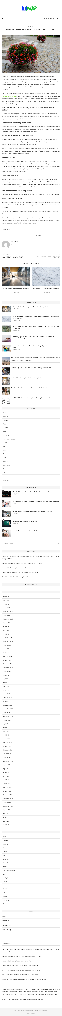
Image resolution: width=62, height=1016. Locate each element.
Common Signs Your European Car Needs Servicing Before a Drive (31, 368)
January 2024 (7, 660)
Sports (5, 443)
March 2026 (6, 608)
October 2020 (7, 802)
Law (4, 473)
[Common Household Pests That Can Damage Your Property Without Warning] (6, 338)
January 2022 (7, 746)
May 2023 (6, 686)
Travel (5, 424)
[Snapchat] (57, 18)
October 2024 (7, 645)
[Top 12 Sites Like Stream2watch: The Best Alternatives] (6, 494)
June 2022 (6, 727)
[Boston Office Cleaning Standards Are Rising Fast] (16, 276)
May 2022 (6, 731)
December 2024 (7, 638)
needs (19, 104)
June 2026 (6, 596)
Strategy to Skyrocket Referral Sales (25, 521)
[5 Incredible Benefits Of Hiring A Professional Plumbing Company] (6, 504)
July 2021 (5, 769)
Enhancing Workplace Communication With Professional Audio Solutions (24, 979)
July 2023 (5, 679)
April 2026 (6, 604)
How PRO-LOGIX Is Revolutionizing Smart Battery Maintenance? (30, 398)
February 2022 (7, 742)
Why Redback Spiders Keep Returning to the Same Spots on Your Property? (36, 327)
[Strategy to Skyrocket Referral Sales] (6, 523)
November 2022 (8, 709)
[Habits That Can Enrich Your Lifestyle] (6, 533)
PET (4, 476)
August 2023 (6, 675)
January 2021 (7, 791)
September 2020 (8, 806)
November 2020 (8, 799)
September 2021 (8, 761)
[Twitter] (46, 18)
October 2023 (7, 671)
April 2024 (6, 653)
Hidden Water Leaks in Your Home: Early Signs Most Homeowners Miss (36, 346)
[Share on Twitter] (36, 235)
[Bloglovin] (55, 18)
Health (5, 431)
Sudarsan (27, 32)
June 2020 (6, 817)
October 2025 (7, 615)
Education (6, 454)
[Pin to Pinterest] (38, 235)
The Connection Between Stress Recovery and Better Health (29, 388)
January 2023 (7, 701)
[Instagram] (48, 18)
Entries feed (5, 921)
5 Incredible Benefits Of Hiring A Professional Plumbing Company (36, 501)
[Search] (59, 18)
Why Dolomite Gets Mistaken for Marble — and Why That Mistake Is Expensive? (36, 317)
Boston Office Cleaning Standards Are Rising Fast (30, 307)
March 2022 (6, 739)
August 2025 (6, 623)
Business (5, 413)
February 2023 (7, 697)
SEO (4, 446)
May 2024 (6, 649)
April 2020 (6, 825)
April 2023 (6, 690)
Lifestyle (5, 420)
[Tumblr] (51, 18)
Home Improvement (9, 439)
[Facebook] (44, 18)
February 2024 (7, 656)
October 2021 (7, 757)
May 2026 (6, 600)
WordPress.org (6, 930)
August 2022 (6, 720)
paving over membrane (9, 96)
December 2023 (7, 664)
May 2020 (6, 821)
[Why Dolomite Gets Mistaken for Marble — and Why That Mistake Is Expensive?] (46, 276)
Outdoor (5, 469)
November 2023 (8, 668)
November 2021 (8, 754)
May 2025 (6, 630)
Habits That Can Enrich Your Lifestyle (26, 531)
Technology (6, 435)
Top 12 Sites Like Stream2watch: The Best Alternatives (32, 492)
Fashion (5, 416)
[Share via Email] (40, 235)
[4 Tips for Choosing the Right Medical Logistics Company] (6, 514)
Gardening (6, 480)
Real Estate (6, 465)
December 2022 (7, 705)
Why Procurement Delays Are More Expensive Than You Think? (21, 974)
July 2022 (5, 724)
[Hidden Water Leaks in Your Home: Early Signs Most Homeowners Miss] (6, 348)
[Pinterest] (50, 18)
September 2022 (8, 716)
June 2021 (6, 772)
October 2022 (7, 712)
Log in (3, 916)
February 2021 (7, 787)
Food (4, 458)
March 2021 (6, 784)
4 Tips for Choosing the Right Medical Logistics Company (33, 511)
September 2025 (8, 619)
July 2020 (5, 813)
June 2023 (6, 683)
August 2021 (6, 765)
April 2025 (6, 634)
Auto (4, 450)
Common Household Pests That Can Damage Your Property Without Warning (33, 337)
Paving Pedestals (7, 229)
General (5, 428)
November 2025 (8, 611)
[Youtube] (53, 18)
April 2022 (6, 735)
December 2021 (7, 750)
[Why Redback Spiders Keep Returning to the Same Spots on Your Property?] (6, 329)
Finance (5, 461)
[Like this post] (33, 235)
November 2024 (8, 641)
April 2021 (6, 780)
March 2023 (6, 694)
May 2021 (6, 776)
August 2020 (6, 810)
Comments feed (6, 925)
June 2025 (6, 626)
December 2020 (7, 795)
